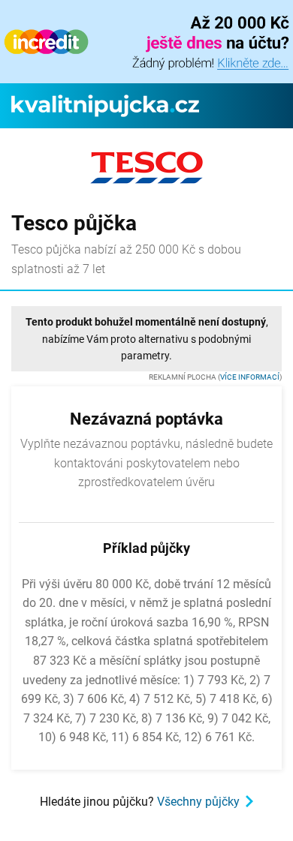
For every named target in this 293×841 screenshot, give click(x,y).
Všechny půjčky (198, 801)
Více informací (249, 377)
